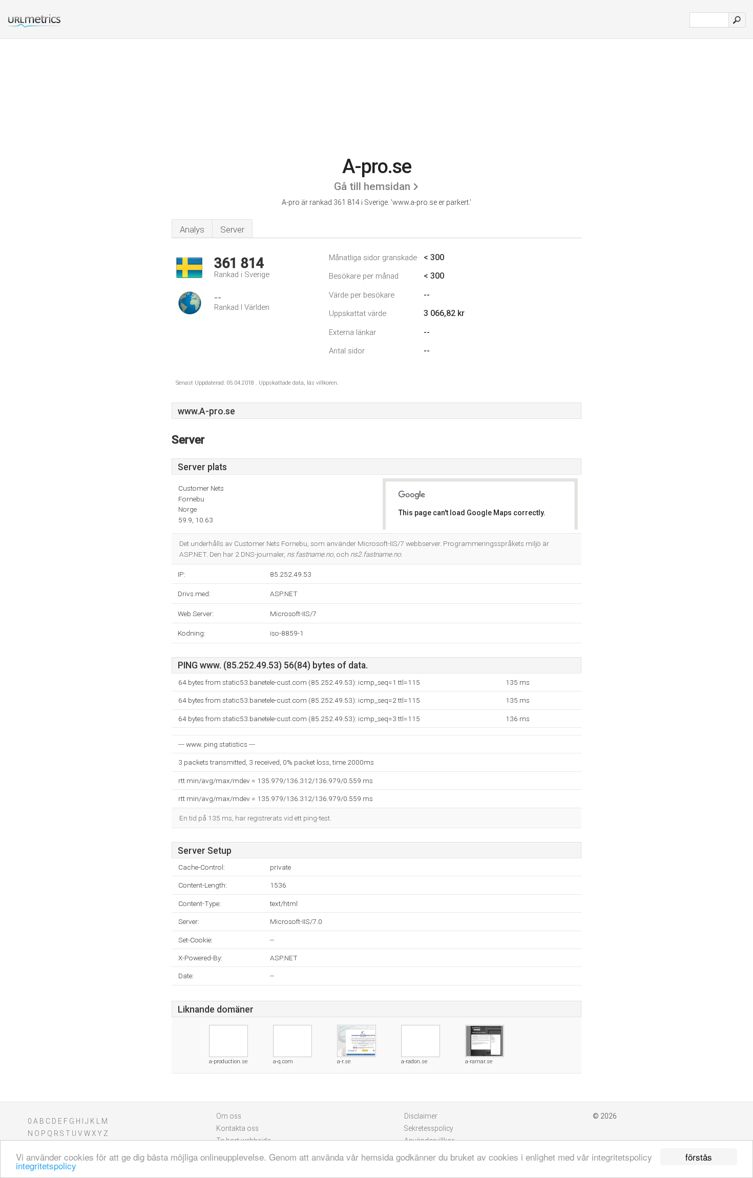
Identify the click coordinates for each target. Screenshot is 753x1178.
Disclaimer (420, 1116)
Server (232, 229)
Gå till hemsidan (372, 186)
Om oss (228, 1116)
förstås (698, 1156)
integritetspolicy (46, 1165)
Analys (192, 229)
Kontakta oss (237, 1128)
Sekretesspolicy (428, 1128)
